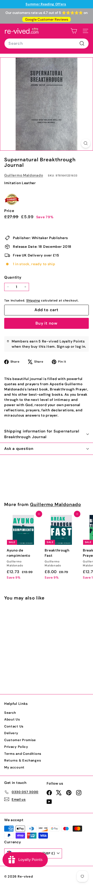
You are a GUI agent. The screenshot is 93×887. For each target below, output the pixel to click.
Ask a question (18, 448)
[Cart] (74, 31)
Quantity (13, 277)
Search (10, 713)
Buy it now (46, 323)
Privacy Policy (16, 747)
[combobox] (46, 43)
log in (80, 346)
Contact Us (14, 726)
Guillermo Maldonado (23, 175)
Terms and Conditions (22, 754)
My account (14, 767)
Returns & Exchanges (22, 760)
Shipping (33, 300)
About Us (12, 719)
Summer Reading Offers (46, 4)
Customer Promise (20, 740)
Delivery (11, 733)
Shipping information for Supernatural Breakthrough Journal (41, 434)
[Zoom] (85, 143)
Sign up (63, 346)
